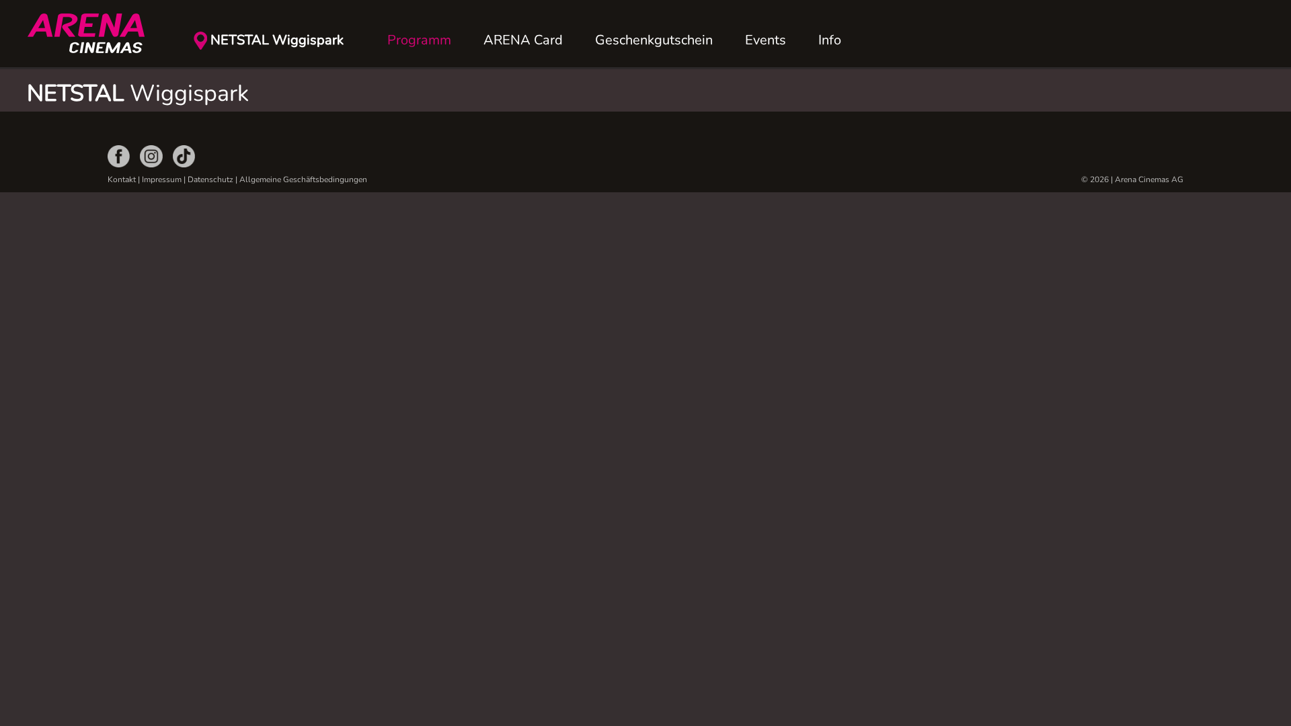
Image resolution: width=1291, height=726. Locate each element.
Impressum (162, 179)
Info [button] (829, 40)
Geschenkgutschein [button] (654, 40)
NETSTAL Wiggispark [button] (277, 40)
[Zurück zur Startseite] (94, 33)
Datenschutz (210, 179)
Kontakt (122, 179)
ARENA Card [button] (523, 40)
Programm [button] (419, 40)
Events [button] (765, 40)
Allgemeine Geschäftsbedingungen (303, 179)
